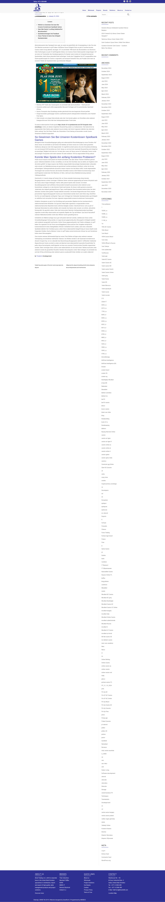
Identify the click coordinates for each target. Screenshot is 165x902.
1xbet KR (104, 282)
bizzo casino (105, 409)
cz (102, 487)
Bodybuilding (105, 419)
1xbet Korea (105, 279)
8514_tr (103, 328)
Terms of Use (88, 892)
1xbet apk (104, 256)
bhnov (103, 406)
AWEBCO (83, 900)
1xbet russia (105, 292)
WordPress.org (106, 860)
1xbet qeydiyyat (106, 288)
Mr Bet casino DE (106, 637)
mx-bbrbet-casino (106, 640)
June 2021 (104, 185)
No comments (92, 16)
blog (102, 415)
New (102, 646)
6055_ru (103, 305)
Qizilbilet (104, 741)
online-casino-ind (106, 672)
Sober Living (105, 770)
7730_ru (103, 311)
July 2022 (104, 159)
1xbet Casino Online (107, 272)
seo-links (104, 763)
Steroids (104, 786)
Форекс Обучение (107, 838)
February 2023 (105, 136)
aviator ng (104, 376)
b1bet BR (104, 383)
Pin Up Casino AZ (106, 705)
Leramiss (104, 584)
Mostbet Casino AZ (107, 604)
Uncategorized (47, 256)
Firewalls (104, 526)
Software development (108, 773)
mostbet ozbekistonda (108, 620)
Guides (103, 555)
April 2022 (104, 169)
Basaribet (104, 389)
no (102, 656)
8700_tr (103, 334)
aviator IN (104, 373)
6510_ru (103, 308)
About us (120, 10)
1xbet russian (105, 295)
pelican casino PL (106, 682)
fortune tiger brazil (107, 536)
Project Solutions (89, 883)
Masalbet (104, 588)
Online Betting (105, 659)
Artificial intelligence (107, 360)
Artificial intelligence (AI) (108, 363)
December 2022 (106, 143)
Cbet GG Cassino (106, 467)
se (102, 757)
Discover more (39, 893)
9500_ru (103, 347)
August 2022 (105, 156)
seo (102, 760)
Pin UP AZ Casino (106, 695)
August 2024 (105, 78)
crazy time (104, 477)
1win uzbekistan (106, 249)
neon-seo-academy (107, 643)
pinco (103, 715)
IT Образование (106, 568)
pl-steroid (104, 724)
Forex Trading (105, 532)
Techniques (104, 796)
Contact (86, 887)
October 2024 (105, 71)
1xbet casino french (107, 269)
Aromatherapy (105, 357)
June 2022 (104, 162)
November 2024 (106, 68)
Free (102, 542)
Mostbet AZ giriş (106, 597)
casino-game (105, 454)
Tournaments (105, 799)
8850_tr (103, 337)
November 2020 (106, 192)
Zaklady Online (105, 825)
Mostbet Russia (106, 624)
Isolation (104, 562)
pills (102, 689)
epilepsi (103, 503)
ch (102, 471)
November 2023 (106, 107)
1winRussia (104, 253)
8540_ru (103, 331)
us (102, 806)
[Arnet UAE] (38, 7)
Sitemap (36, 900)
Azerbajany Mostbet (107, 380)
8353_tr (103, 324)
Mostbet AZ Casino (107, 594)
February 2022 (105, 172)
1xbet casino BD (106, 266)
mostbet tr (104, 627)
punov (103, 737)
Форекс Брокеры (107, 835)
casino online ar (106, 448)
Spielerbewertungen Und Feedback (48, 33)
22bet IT (104, 301)
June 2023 (104, 123)
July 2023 (104, 120)
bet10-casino (105, 402)
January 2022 (105, 175)
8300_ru (103, 318)
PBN (102, 676)
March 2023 (105, 133)
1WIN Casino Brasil (107, 236)
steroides (104, 783)
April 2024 (104, 91)
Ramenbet (104, 744)
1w (102, 223)
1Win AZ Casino (106, 227)
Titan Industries (64, 878)
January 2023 (105, 140)
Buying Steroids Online (108, 432)
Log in (103, 850)
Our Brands (87, 885)
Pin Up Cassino (106, 708)
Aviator (103, 367)
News (103, 650)
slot (102, 767)
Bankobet (104, 386)
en (102, 497)
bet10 (103, 399)
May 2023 (104, 127)
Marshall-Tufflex (64, 880)
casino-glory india (106, 458)
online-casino (105, 669)
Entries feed (105, 854)
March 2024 (105, 94)
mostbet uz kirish (106, 633)
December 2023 (106, 104)
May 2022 (104, 166)
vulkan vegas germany (108, 819)
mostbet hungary (106, 610)
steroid (103, 776)
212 (102, 298)
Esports (103, 516)
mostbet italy (105, 614)
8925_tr (103, 341)
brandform (66, 900)
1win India (104, 240)
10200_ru (104, 210)
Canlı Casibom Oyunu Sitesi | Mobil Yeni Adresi (115, 42)
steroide (104, 780)
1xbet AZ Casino (106, 259)
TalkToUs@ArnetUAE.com (120, 890)
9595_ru (103, 350)
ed (102, 493)
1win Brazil (104, 233)
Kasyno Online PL (106, 575)
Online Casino (105, 663)
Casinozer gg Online (107, 464)
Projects (98, 10)
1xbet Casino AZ (106, 262)
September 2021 (106, 182)
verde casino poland (107, 815)
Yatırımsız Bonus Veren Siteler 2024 (112, 39)
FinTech (103, 523)
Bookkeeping (105, 425)
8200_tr (103, 315)
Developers (105, 490)
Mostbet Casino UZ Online (109, 607)
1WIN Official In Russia (108, 243)
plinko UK (104, 731)
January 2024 (105, 101)
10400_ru (104, 217)
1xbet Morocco (106, 285)
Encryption (104, 500)
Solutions (112, 10)
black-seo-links (106, 412)
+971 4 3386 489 (116, 885)
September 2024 (106, 74)
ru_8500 (103, 754)
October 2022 (105, 149)
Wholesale (91, 10)
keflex (103, 578)
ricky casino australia (107, 750)
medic (103, 591)
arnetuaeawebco (41, 16)
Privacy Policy (88, 890)
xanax (103, 822)
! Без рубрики (105, 204)
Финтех (103, 832)
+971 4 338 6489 (42, 1)
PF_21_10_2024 (106, 685)
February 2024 (105, 97)
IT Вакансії (104, 565)
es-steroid (104, 513)
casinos (103, 461)
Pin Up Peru (105, 711)
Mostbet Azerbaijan (107, 601)
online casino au (106, 666)
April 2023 (104, 130)
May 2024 (104, 88)
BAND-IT (62, 885)
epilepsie (104, 506)
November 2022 (106, 146)
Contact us (128, 10)
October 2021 (105, 179)
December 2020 (106, 188)
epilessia (104, 510)
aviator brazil (105, 370)
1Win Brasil (104, 230)
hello (102, 558)
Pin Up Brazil (105, 702)
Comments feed (106, 857)
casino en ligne (106, 438)
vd (102, 809)
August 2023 (105, 117)
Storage (103, 789)
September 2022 (106, 153)
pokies (103, 734)
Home (84, 10)
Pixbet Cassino (106, 721)
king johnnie (105, 581)
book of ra (104, 422)
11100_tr (104, 220)
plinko (103, 728)
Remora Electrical (64, 887)
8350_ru (103, 321)
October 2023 (105, 110)
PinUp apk (104, 718)
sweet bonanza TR (107, 793)
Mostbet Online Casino (108, 617)
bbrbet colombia (106, 393)
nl (102, 653)
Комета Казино (106, 828)
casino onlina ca (106, 445)
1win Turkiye (105, 246)
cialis (103, 474)
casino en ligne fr (106, 441)
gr (102, 552)
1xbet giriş (104, 275)
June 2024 (104, 84)
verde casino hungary (107, 812)
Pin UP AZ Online (106, 698)
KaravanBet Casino (107, 571)
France (103, 539)
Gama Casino (105, 549)
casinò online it (106, 451)
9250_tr (103, 344)
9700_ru (103, 354)
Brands (105, 10)
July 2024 (104, 81)
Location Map (112, 893)
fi (101, 519)
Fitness (103, 529)
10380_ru (104, 214)
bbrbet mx (104, 396)
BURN (61, 883)
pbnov (103, 679)
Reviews (104, 747)
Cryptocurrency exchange (109, 484)
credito (103, 480)
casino (103, 435)
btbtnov (103, 428)
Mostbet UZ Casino (107, 630)
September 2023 (106, 114)
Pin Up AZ (104, 692)
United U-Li (62, 890)
